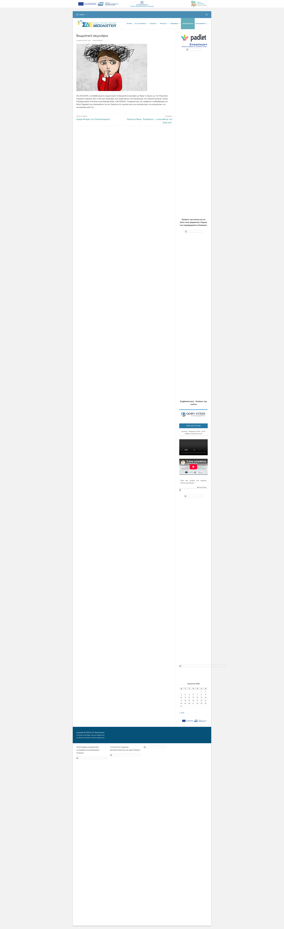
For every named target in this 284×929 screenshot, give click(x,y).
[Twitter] (153, 733)
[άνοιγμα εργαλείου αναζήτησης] (207, 15)
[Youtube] (159, 733)
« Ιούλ (181, 713)
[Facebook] (146, 733)
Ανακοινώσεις (97, 40)
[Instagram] (166, 733)
